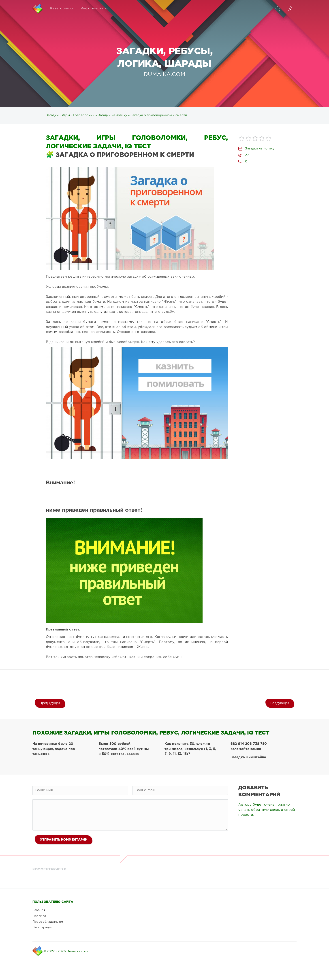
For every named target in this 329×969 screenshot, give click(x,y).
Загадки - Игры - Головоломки (70, 115)
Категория (59, 8)
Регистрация (42, 927)
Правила (39, 916)
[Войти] (290, 8)
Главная (38, 910)
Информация (92, 8)
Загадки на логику (112, 115)
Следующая (279, 703)
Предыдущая (50, 703)
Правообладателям (47, 921)
